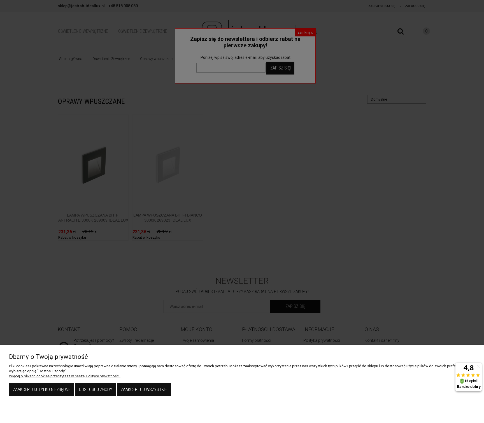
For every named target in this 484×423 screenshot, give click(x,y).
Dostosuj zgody (95, 389)
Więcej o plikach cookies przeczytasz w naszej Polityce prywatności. (64, 376)
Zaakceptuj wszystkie (144, 389)
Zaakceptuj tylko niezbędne (42, 389)
